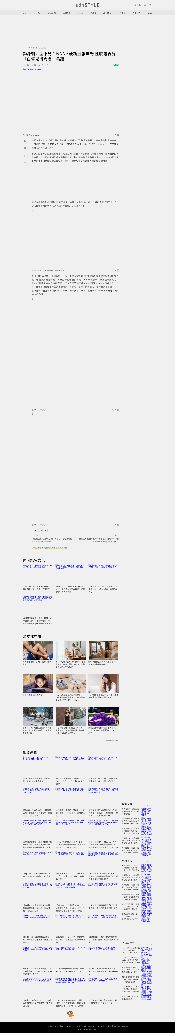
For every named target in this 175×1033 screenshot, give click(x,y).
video (149, 12)
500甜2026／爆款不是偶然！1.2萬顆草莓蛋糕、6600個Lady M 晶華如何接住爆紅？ (37, 971)
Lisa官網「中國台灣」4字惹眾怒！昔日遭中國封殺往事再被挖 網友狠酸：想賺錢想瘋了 (103, 876)
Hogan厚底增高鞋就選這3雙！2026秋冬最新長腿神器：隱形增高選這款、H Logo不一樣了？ (70, 697)
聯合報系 (101, 1026)
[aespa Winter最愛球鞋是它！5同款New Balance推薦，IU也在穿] (38, 861)
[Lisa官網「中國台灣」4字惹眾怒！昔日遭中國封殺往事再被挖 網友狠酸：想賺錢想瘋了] (103, 861)
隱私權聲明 (92, 1026)
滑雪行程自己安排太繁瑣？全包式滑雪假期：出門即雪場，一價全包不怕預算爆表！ (37, 730)
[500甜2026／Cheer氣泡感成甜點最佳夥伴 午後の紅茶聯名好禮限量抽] (103, 957)
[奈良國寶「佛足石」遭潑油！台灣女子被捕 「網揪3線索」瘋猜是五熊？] (103, 574)
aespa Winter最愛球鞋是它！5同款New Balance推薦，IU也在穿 (37, 875)
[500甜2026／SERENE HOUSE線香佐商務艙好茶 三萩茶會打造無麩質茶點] (38, 988)
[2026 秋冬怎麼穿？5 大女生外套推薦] (146, 998)
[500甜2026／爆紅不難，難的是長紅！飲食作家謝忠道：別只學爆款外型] (70, 925)
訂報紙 (109, 1026)
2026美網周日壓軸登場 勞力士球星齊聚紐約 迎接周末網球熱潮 (70, 970)
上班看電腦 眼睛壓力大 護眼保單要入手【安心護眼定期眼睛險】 (103, 696)
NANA (35, 530)
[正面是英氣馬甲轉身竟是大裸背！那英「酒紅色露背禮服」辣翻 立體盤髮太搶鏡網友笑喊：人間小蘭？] (70, 988)
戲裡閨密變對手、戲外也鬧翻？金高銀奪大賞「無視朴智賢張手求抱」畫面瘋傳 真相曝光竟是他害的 (37, 621)
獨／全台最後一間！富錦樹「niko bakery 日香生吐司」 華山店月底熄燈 (70, 781)
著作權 (84, 1026)
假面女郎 (43, 530)
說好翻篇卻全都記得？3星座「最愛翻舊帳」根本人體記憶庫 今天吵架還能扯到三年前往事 (71, 664)
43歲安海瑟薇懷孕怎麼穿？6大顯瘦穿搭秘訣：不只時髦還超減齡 (131, 979)
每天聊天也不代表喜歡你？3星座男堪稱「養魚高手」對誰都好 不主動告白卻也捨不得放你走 (103, 813)
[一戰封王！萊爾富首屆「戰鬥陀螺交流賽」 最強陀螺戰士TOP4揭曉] (103, 893)
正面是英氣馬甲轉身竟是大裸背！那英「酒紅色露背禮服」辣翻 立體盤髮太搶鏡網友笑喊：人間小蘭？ (70, 1003)
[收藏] (25, 155)
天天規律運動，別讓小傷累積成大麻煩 (37, 663)
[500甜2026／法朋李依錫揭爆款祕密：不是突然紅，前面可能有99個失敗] (103, 925)
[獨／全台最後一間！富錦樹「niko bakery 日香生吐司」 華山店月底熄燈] (70, 766)
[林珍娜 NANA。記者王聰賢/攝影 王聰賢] (75, 239)
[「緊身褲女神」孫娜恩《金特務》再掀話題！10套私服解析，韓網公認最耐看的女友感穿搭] (146, 989)
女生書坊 (136, 12)
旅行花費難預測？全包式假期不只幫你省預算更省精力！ (102, 663)
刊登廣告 (50, 1026)
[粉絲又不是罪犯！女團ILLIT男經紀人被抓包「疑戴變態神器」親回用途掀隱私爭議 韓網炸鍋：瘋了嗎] (103, 830)
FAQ (56, 1026)
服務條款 (77, 1026)
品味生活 (107, 12)
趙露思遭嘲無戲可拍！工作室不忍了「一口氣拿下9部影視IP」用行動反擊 (103, 730)
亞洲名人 (44, 47)
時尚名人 (37, 12)
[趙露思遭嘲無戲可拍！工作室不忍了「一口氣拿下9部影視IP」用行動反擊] (70, 861)
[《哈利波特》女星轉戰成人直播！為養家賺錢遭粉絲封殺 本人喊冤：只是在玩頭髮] (38, 893)
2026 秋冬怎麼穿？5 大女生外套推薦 (131, 997)
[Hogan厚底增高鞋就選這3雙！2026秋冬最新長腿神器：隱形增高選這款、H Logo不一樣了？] (70, 830)
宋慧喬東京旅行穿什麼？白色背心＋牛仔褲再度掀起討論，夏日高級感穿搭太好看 (130, 971)
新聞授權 (68, 1026)
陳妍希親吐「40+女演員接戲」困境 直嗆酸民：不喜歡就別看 (103, 1001)
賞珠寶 (93, 12)
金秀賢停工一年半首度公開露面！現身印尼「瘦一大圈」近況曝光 (37, 587)
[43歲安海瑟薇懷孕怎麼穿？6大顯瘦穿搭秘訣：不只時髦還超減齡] (146, 979)
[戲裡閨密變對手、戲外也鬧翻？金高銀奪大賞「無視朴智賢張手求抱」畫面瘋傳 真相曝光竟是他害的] (38, 606)
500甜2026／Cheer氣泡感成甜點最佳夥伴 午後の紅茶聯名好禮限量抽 (103, 971)
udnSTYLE (26, 47)
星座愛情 (122, 12)
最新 (25, 12)
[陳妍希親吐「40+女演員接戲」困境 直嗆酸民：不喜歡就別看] (103, 988)
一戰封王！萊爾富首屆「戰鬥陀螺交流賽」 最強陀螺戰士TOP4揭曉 (103, 906)
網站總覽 (125, 1026)
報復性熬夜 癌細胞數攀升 (33, 695)
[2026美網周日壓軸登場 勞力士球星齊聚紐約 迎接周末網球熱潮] (70, 957)
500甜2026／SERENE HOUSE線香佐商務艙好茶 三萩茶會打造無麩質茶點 (37, 1003)
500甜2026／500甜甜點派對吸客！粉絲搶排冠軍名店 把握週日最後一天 (37, 940)
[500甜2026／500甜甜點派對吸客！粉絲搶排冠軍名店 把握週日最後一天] (38, 925)
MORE (149, 805)
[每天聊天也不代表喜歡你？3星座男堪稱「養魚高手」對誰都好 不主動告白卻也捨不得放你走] (103, 798)
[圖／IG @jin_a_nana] (71, 100)
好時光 (80, 12)
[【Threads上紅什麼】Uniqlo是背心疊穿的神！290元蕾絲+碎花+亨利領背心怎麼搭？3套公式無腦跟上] (70, 893)
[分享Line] (25, 148)
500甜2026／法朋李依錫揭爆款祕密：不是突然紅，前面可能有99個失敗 (103, 940)
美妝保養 (67, 12)
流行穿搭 (52, 12)
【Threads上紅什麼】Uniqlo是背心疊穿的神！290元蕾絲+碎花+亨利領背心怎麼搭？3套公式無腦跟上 (70, 909)
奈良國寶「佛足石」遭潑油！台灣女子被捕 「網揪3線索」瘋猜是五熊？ (103, 589)
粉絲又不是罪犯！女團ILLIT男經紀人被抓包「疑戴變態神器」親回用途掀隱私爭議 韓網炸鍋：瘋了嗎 (103, 844)
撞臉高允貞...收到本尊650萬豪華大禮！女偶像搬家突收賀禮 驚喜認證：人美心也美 (70, 589)
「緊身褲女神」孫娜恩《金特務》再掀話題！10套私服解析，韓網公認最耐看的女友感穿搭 (70, 730)
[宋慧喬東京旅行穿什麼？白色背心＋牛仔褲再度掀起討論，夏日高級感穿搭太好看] (146, 969)
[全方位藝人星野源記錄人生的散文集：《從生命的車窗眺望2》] (38, 766)
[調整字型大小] (25, 162)
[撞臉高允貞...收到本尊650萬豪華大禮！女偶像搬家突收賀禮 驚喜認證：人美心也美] (70, 574)
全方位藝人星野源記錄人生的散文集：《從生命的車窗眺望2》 (37, 779)
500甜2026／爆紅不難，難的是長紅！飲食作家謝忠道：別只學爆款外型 (70, 940)
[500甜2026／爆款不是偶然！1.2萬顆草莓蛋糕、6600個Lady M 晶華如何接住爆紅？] (38, 957)
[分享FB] (25, 140)
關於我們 (117, 1026)
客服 (61, 1026)
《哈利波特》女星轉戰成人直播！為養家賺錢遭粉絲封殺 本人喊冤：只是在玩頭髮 (37, 908)
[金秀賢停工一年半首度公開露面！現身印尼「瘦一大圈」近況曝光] (38, 574)
